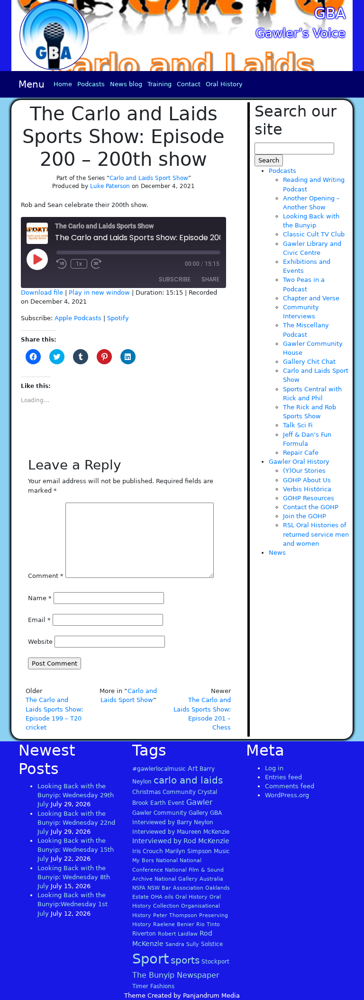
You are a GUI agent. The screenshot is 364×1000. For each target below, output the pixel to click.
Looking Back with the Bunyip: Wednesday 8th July (73, 877)
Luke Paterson (110, 186)
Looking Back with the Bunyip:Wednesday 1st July (72, 904)
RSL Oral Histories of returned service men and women (316, 534)
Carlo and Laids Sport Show (148, 178)
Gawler (199, 802)
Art (193, 768)
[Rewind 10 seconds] (61, 264)
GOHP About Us (307, 480)
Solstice (212, 944)
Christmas (146, 792)
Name (40, 598)
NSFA (139, 888)
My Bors (143, 860)
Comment (46, 575)
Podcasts (91, 84)
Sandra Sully (182, 944)
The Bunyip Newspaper (175, 975)
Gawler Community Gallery (170, 813)
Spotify (118, 318)
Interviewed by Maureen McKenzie (180, 832)
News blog (126, 84)
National (167, 860)
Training (159, 84)
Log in (274, 768)
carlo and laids (188, 780)
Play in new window (99, 292)
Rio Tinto (208, 924)
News (277, 552)
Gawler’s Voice (300, 33)
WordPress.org (287, 795)
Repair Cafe (300, 452)
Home (63, 84)
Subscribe (175, 279)
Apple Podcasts (78, 318)
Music (222, 851)
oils (168, 897)
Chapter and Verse (311, 298)
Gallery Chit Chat (309, 361)
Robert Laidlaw (178, 934)
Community (179, 792)
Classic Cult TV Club (314, 234)
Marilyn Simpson (188, 851)
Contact (188, 84)
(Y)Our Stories (304, 470)
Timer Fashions (153, 986)
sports (185, 960)
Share (210, 279)
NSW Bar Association (175, 888)
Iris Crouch (147, 851)
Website (40, 641)
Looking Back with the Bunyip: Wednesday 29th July (75, 795)
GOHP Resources (308, 498)
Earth (158, 803)
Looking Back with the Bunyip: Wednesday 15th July (75, 849)
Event (176, 803)
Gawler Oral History (299, 461)
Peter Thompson (175, 915)
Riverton (144, 933)
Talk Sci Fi (298, 425)
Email (39, 619)
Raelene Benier (173, 924)
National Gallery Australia (189, 879)
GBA (330, 13)
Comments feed (289, 786)
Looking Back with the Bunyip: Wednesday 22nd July (76, 822)
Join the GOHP (304, 516)
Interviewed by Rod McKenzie (180, 841)
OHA (157, 897)
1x (79, 264)
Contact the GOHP (310, 507)
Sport (150, 959)
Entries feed (283, 777)
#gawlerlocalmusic (159, 769)
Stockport (215, 961)
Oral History (224, 84)
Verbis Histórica (307, 489)
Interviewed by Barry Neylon (172, 822)
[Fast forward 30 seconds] (96, 264)
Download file (42, 292)
